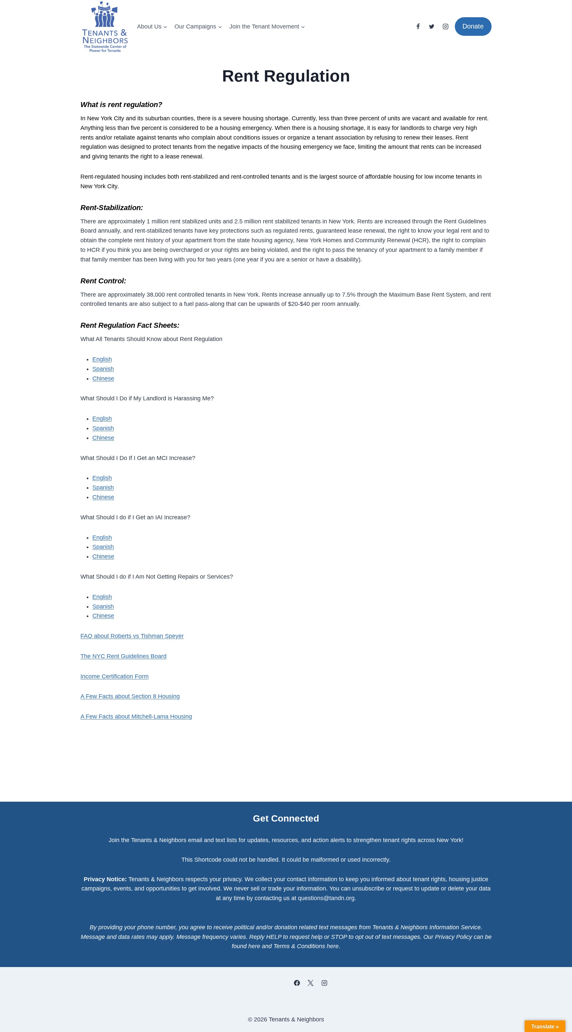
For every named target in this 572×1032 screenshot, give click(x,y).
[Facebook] (418, 26)
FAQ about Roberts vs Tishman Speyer (132, 636)
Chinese (103, 378)
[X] (310, 983)
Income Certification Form (114, 676)
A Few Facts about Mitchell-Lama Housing (136, 716)
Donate (473, 26)
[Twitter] (432, 26)
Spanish (103, 369)
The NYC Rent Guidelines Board (123, 656)
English (102, 359)
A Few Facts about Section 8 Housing (130, 696)
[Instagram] (446, 26)
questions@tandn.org (326, 898)
